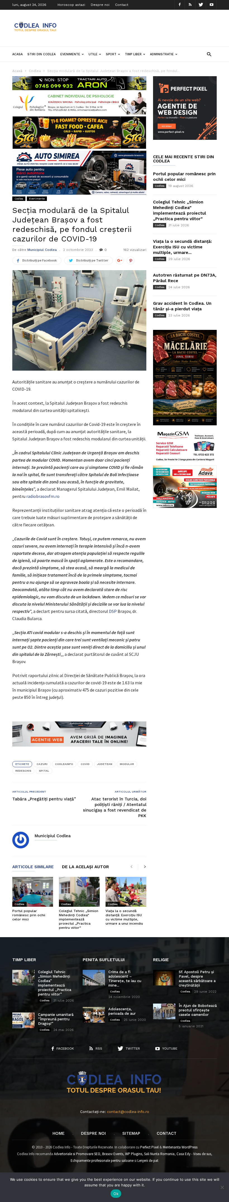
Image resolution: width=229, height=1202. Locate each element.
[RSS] (190, 5)
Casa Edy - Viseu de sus (193, 1153)
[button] (209, 54)
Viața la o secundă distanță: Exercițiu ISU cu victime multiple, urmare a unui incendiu (124, 917)
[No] (222, 1187)
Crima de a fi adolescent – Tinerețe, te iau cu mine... (124, 978)
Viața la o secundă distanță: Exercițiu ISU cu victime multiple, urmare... (182, 247)
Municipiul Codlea (42, 250)
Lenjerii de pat (147, 1160)
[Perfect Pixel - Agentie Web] (185, 138)
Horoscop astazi (71, 5)
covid (85, 764)
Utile (93, 54)
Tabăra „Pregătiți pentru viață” (44, 799)
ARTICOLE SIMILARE (33, 867)
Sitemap (131, 1133)
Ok (115, 1193)
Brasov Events (112, 1153)
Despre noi (100, 5)
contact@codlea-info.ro (128, 1112)
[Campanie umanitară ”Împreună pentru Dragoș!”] (23, 1020)
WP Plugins (133, 1153)
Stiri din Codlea (41, 54)
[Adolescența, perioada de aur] (94, 1015)
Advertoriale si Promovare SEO (77, 1153)
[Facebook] (179, 5)
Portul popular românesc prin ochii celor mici (28, 915)
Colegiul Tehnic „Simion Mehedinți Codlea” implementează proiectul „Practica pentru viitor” (78, 919)
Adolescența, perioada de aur (122, 1011)
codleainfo (64, 764)
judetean (104, 764)
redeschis (23, 770)
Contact (121, 5)
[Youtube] (211, 5)
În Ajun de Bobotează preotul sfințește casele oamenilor (198, 1010)
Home (59, 1133)
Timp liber (133, 54)
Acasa (17, 54)
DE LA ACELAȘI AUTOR (85, 867)
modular (127, 764)
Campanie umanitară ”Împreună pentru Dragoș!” (55, 1019)
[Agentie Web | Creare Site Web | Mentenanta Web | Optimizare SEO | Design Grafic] (79, 751)
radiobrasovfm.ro (42, 496)
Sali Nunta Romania (159, 1153)
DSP (113, 611)
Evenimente (70, 54)
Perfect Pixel (149, 1147)
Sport (111, 54)
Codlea (19, 198)
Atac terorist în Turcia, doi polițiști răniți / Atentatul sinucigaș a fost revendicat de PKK (114, 807)
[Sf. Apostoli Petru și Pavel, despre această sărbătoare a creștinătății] (164, 977)
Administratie (162, 54)
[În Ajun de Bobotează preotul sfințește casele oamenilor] (164, 1011)
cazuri (42, 764)
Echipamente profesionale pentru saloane (102, 1160)
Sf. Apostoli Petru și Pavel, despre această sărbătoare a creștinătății (197, 978)
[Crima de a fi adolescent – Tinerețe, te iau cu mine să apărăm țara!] (94, 977)
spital (44, 770)
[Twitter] (200, 5)
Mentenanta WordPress (180, 1147)
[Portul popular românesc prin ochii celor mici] (32, 892)
